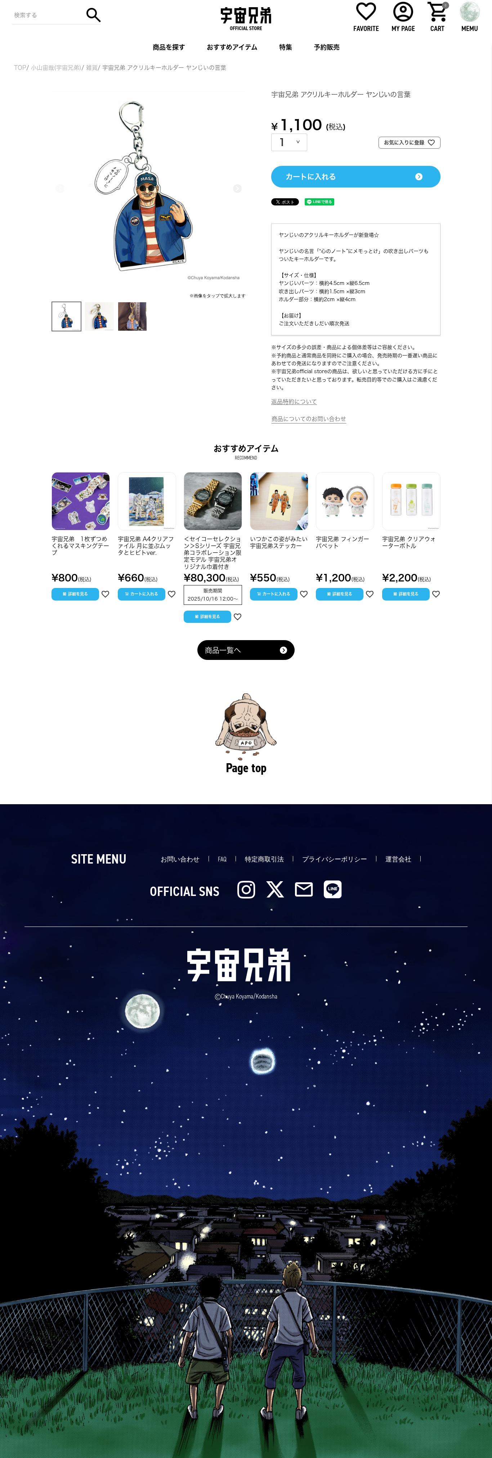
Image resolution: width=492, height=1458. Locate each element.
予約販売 (327, 47)
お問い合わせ (180, 859)
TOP (20, 68)
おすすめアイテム (232, 47)
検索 (93, 15)
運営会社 (398, 859)
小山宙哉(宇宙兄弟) (56, 68)
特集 (285, 47)
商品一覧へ (223, 650)
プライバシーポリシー (334, 859)
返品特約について (294, 401)
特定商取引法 (264, 859)
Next (237, 188)
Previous (60, 188)
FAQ (222, 859)
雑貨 (92, 68)
